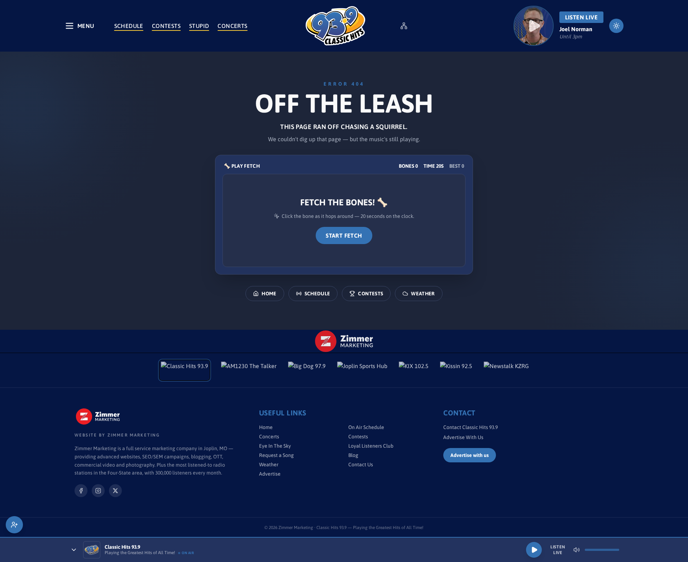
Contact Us (360, 464)
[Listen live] (533, 26)
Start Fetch (344, 235)
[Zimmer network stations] (403, 25)
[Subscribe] (14, 524)
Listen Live (581, 17)
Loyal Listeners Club (370, 446)
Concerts (232, 26)
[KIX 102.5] (414, 370)
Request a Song (276, 455)
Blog (353, 455)
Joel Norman (575, 29)
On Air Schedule (366, 427)
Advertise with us (469, 455)
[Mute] (576, 549)
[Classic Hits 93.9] (335, 26)
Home (269, 293)
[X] (115, 490)
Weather (423, 293)
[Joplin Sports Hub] (362, 370)
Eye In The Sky (275, 446)
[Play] (534, 550)
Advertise (270, 474)
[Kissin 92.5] (456, 370)
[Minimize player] (74, 550)
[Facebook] (81, 490)
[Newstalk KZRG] (506, 370)
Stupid (199, 26)
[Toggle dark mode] (616, 26)
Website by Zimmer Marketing (117, 435)
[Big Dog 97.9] (307, 370)
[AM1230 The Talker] (249, 370)
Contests (166, 26)
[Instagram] (98, 490)
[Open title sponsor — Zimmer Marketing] (344, 341)
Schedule (128, 26)
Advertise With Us (463, 437)
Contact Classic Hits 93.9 (470, 427)
